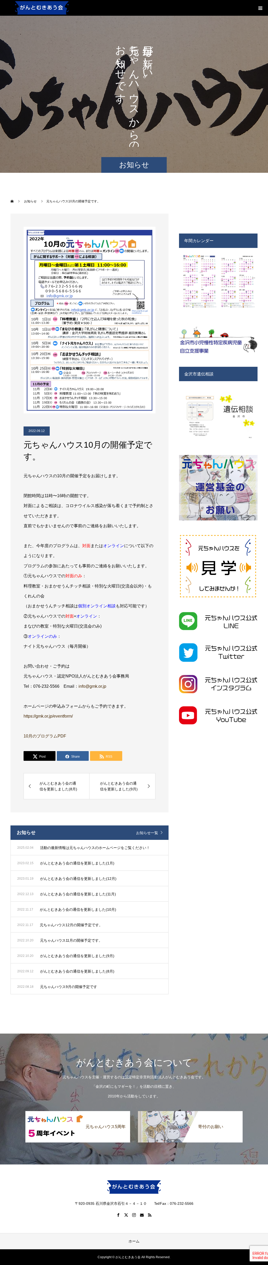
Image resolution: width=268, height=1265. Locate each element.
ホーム (134, 1241)
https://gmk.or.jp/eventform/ (48, 716)
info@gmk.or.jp (92, 686)
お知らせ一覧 (147, 833)
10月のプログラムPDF (45, 736)
